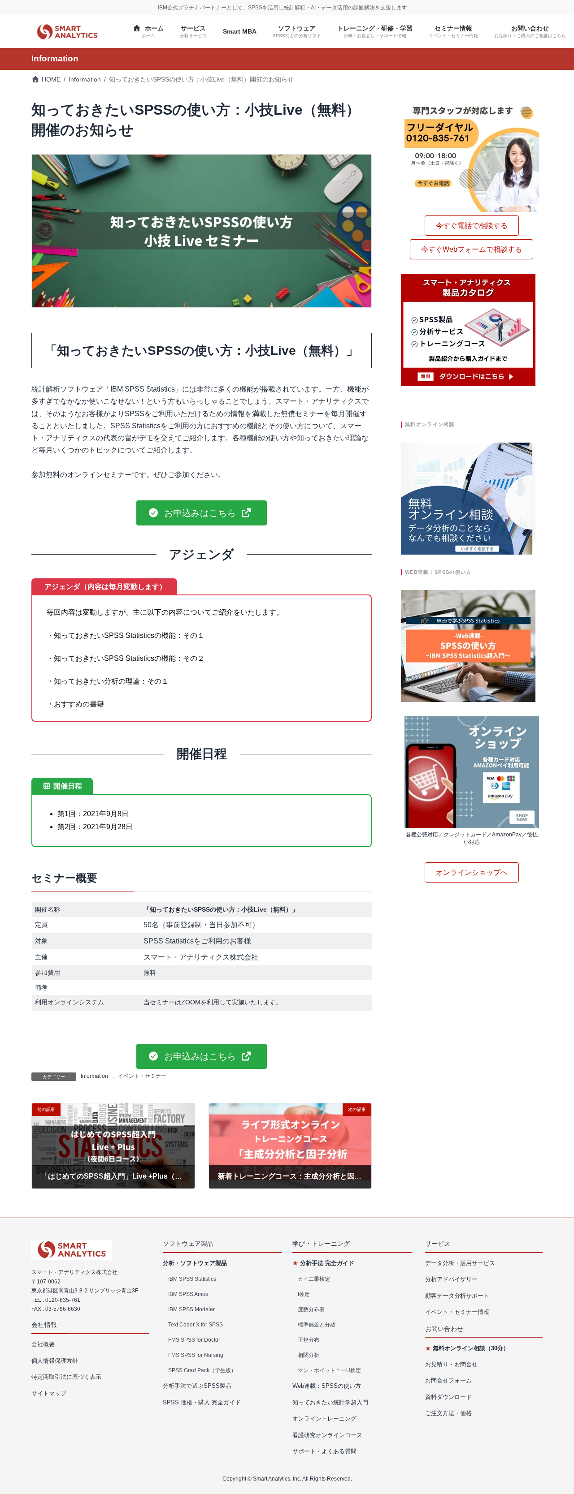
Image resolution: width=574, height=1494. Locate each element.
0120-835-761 (62, 1299)
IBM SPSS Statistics (192, 1278)
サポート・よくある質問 (324, 1451)
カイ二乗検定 (314, 1278)
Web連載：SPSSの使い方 (326, 1385)
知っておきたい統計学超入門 (330, 1402)
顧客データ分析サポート (457, 1295)
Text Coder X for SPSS (195, 1324)
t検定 (304, 1294)
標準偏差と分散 (316, 1324)
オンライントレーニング (324, 1418)
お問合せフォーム (448, 1380)
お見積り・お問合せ (451, 1364)
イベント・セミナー (142, 1076)
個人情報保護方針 (54, 1360)
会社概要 (43, 1344)
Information (94, 1076)
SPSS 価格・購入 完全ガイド (202, 1402)
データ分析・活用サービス (460, 1263)
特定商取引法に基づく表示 (66, 1376)
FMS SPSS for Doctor (194, 1339)
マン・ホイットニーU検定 (329, 1370)
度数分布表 (311, 1309)
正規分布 (308, 1339)
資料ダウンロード (448, 1397)
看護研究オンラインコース (327, 1434)
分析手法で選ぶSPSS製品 (197, 1385)
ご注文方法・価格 (448, 1413)
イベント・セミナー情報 (457, 1312)
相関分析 (308, 1355)
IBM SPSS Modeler (191, 1309)
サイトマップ (48, 1393)
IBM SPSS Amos (188, 1294)
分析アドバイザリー (451, 1279)
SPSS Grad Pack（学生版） (202, 1370)
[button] (201, 512)
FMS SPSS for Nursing (195, 1355)
